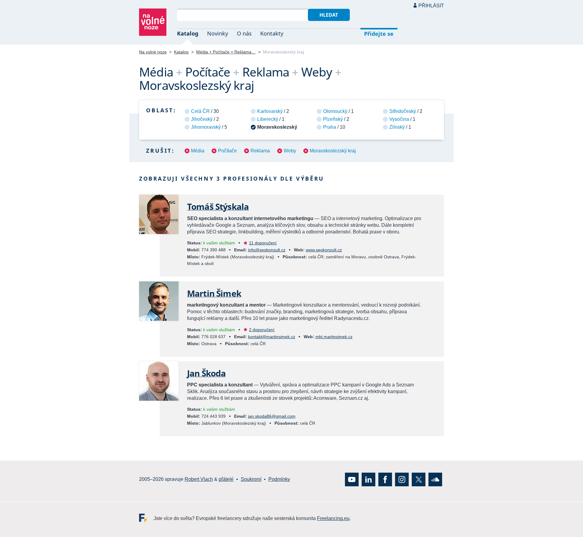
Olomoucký (335, 111)
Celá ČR (200, 111)
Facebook (385, 479)
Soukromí (251, 479)
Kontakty (271, 33)
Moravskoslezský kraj (333, 150)
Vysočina (399, 119)
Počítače (227, 150)
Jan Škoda (206, 373)
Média (197, 150)
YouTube (352, 479)
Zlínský (397, 127)
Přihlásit (431, 5)
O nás (244, 33)
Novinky (217, 33)
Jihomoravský (206, 127)
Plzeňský (333, 119)
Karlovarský (270, 111)
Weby (290, 150)
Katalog (187, 33)
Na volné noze (153, 51)
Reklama (260, 150)
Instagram (402, 479)
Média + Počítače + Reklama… (226, 51)
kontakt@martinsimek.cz (271, 336)
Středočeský (402, 111)
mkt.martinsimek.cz (334, 336)
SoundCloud (435, 479)
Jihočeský (202, 119)
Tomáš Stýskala (218, 206)
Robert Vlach (199, 479)
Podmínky (279, 479)
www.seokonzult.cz (324, 249)
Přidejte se (379, 33)
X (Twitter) (418, 479)
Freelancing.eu (146, 517)
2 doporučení (261, 329)
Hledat (328, 15)
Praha (329, 127)
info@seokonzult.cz (266, 249)
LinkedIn (368, 479)
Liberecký (267, 119)
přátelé (226, 479)
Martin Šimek (214, 293)
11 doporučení (263, 242)
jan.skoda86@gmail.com (271, 416)
